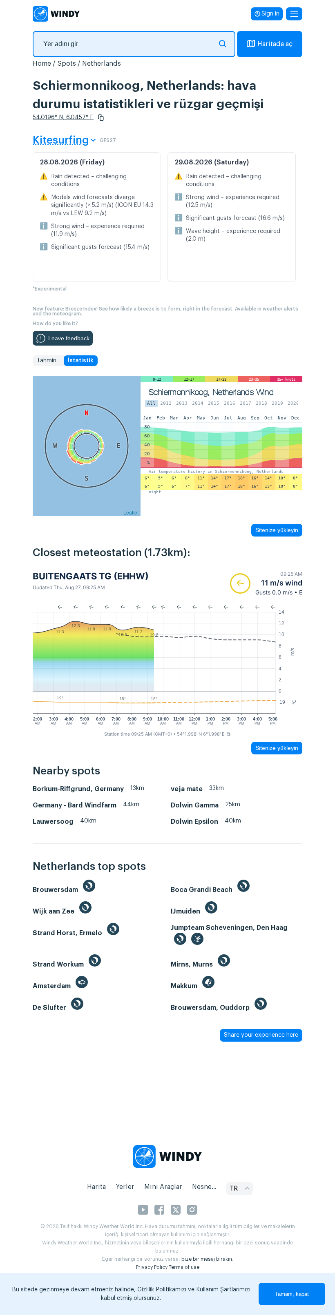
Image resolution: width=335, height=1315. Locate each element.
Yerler (125, 1187)
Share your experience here (261, 1035)
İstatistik (81, 361)
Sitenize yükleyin (276, 530)
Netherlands (101, 63)
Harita (96, 1187)
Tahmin (46, 361)
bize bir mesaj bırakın (206, 1259)
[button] (101, 117)
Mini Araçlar (163, 1187)
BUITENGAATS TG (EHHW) (91, 576)
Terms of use (184, 1267)
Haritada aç (275, 44)
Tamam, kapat (292, 1294)
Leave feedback (68, 338)
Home (42, 63)
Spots (66, 63)
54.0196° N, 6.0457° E (63, 117)
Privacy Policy (152, 1267)
